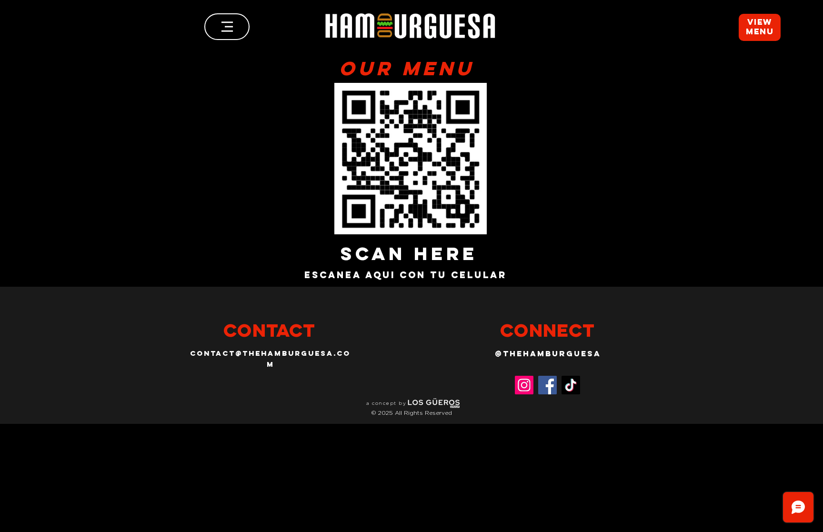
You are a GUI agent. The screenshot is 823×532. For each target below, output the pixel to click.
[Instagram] (524, 385)
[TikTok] (571, 385)
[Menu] (227, 26)
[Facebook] (547, 385)
